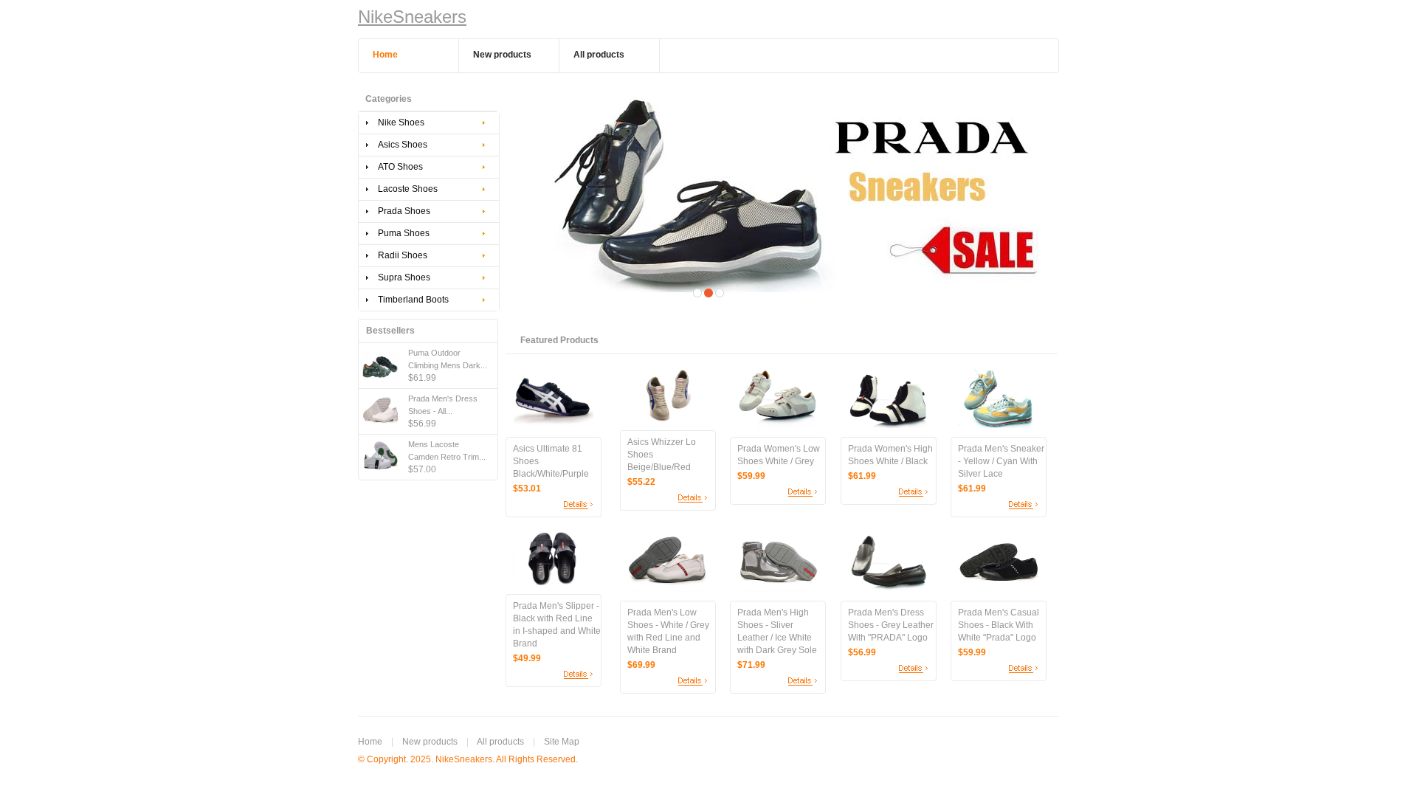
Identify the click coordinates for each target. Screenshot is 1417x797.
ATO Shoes (400, 167)
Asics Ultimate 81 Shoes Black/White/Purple (551, 461)
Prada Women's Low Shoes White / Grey (778, 455)
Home (370, 741)
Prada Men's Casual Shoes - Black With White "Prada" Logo (998, 625)
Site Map (561, 741)
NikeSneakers (412, 17)
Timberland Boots (413, 299)
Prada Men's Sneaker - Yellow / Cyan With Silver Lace (1001, 461)
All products (500, 741)
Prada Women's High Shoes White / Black (890, 455)
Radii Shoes (402, 255)
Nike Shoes (401, 122)
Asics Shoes (402, 144)
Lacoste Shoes (408, 189)
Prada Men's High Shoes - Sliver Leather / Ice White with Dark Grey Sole (777, 631)
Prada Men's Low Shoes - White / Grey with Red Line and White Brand (668, 631)
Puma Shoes (404, 233)
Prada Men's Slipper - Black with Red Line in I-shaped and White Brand (557, 625)
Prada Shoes (404, 211)
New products (430, 741)
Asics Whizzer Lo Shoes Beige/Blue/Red (661, 454)
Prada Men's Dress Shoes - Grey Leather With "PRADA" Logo (891, 625)
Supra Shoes (404, 277)
